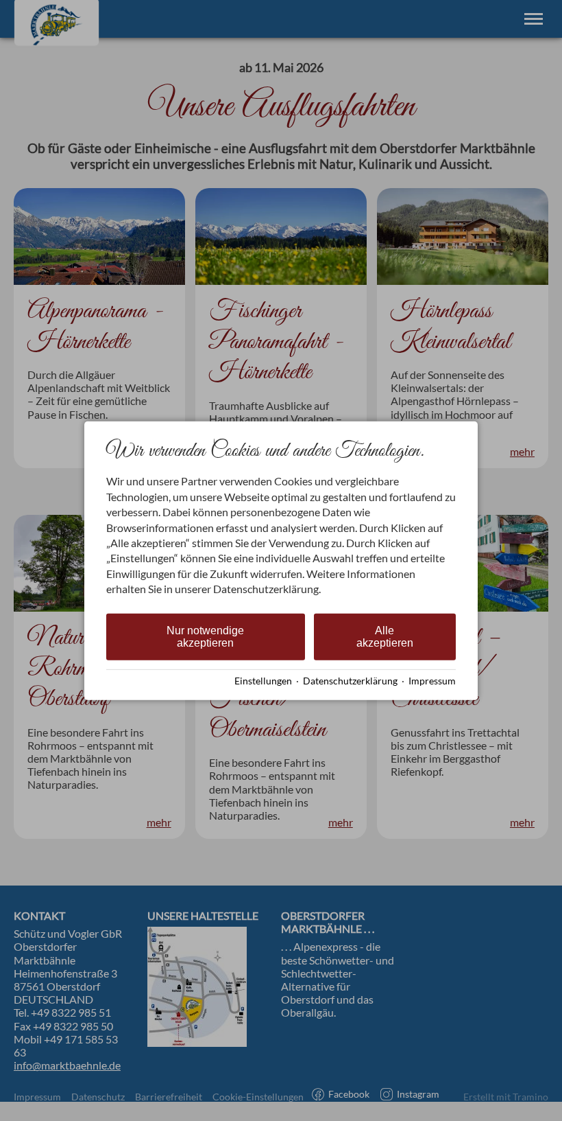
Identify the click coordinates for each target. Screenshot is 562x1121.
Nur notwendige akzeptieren (205, 636)
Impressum (432, 680)
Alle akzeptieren (384, 636)
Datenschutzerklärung (350, 680)
